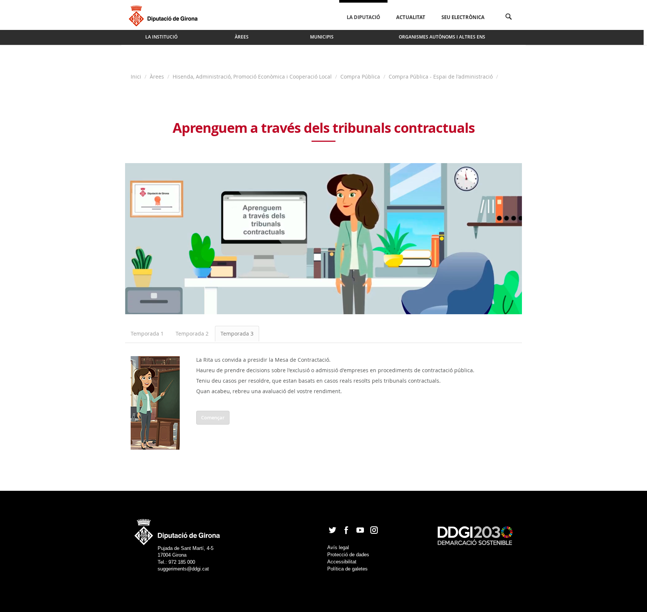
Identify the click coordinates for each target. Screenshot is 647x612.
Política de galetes (347, 569)
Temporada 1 (147, 333)
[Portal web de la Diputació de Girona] (177, 529)
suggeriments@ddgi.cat (183, 569)
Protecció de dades (348, 554)
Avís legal (338, 547)
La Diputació (363, 17)
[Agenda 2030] (475, 535)
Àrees (157, 76)
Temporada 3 (237, 333)
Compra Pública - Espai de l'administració (441, 76)
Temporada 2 (192, 333)
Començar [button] (213, 417)
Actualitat (410, 17)
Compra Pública (360, 76)
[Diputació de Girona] (164, 15)
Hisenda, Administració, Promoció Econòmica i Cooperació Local (252, 76)
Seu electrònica (463, 17)
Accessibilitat (341, 561)
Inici (137, 76)
